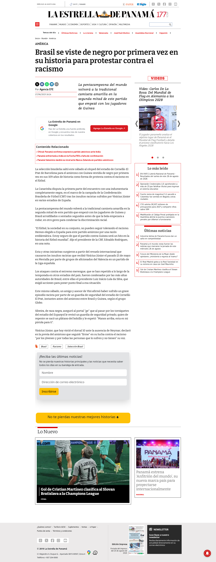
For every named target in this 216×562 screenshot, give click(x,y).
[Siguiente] (178, 123)
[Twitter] (37, 84)
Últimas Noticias (69, 33)
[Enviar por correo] (57, 84)
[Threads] (153, 4)
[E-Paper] (127, 4)
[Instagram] (170, 4)
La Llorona (88, 33)
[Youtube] (175, 4)
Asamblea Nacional (144, 33)
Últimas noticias (157, 231)
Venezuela (103, 33)
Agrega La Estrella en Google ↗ (109, 128)
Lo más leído (158, 168)
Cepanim (163, 33)
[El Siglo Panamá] (141, 4)
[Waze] (95, 552)
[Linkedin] (52, 84)
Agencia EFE (46, 89)
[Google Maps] (89, 552)
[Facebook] (164, 4)
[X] (159, 4)
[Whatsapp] (47, 84)
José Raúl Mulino (122, 33)
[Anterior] (136, 123)
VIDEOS (158, 78)
